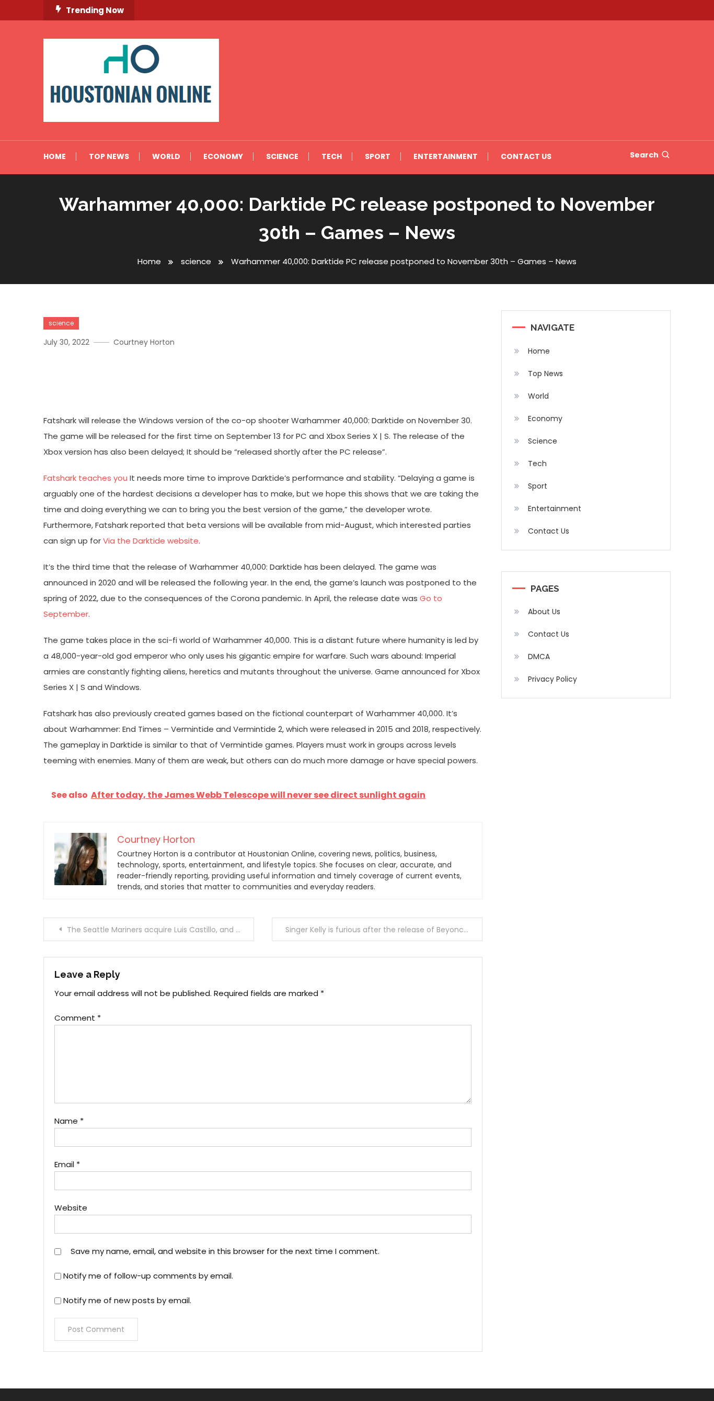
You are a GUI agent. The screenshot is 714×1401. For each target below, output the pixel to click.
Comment (77, 1017)
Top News (109, 156)
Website (70, 1207)
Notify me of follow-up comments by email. (148, 1275)
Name (69, 1120)
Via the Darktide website (151, 540)
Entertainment (445, 156)
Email (67, 1164)
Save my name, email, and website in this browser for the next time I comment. (225, 1251)
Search (644, 155)
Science (282, 156)
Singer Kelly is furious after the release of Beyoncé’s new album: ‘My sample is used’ (383, 929)
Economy (223, 156)
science (61, 323)
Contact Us (526, 156)
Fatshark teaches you (85, 477)
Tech (331, 156)
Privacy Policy (552, 679)
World (166, 156)
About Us (544, 611)
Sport (377, 156)
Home (54, 156)
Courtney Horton (144, 342)
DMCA (539, 656)
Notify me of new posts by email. (127, 1300)
